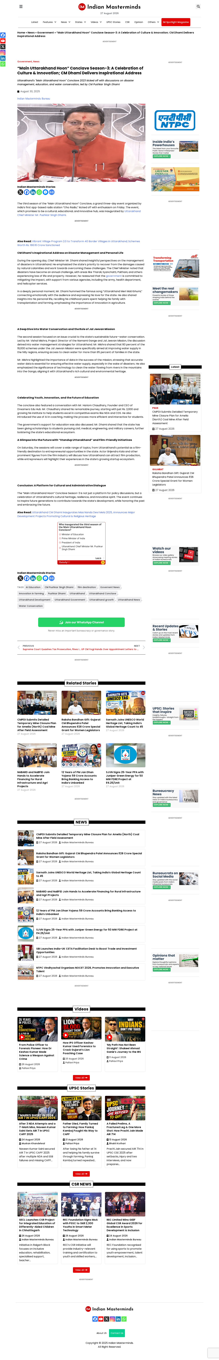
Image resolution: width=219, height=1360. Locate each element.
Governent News (110, 587)
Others (152, 22)
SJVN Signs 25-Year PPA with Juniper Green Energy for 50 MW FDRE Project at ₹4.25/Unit (125, 777)
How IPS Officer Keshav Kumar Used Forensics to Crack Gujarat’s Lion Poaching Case (79, 1048)
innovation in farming (31, 593)
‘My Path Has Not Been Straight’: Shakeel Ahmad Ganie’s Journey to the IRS (124, 1048)
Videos (94, 22)
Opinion (138, 22)
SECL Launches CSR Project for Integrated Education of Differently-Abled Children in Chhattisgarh (37, 1225)
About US (102, 1333)
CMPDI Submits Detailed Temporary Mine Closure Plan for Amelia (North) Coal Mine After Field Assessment (36, 725)
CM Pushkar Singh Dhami (59, 587)
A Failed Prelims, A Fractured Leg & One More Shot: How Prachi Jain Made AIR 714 (125, 1129)
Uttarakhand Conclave (102, 593)
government (114, 276)
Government (45, 32)
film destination (87, 587)
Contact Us (117, 1333)
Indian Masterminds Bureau (33, 98)
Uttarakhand (132, 211)
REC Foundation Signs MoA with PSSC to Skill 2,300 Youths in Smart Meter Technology (80, 1225)
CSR (127, 22)
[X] (20, 192)
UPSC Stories (113, 22)
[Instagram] (112, 1319)
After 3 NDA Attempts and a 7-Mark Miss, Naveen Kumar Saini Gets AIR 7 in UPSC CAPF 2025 (37, 1129)
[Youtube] (100, 1319)
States (78, 22)
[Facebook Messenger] (45, 192)
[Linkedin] (33, 192)
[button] (21, 6)
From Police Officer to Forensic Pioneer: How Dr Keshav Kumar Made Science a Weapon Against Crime (36, 1052)
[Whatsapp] (39, 192)
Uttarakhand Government (70, 599)
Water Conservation (31, 606)
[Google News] (52, 192)
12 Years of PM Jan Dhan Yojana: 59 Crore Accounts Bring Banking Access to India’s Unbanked (79, 777)
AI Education (33, 587)
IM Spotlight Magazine (176, 22)
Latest (34, 22)
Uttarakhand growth (101, 599)
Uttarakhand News (129, 599)
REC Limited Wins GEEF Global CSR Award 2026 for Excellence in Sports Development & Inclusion (124, 1225)
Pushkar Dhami (56, 593)
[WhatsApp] (123, 1319)
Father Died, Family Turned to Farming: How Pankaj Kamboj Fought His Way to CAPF (80, 1129)
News (64, 22)
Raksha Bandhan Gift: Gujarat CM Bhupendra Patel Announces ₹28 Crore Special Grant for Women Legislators (81, 725)
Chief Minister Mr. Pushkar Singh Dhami (41, 215)
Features (48, 22)
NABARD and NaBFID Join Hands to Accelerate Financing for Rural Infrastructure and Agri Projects (33, 779)
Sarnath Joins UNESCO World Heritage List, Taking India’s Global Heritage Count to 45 (125, 723)
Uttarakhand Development (34, 599)
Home (21, 32)
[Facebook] (26, 192)
